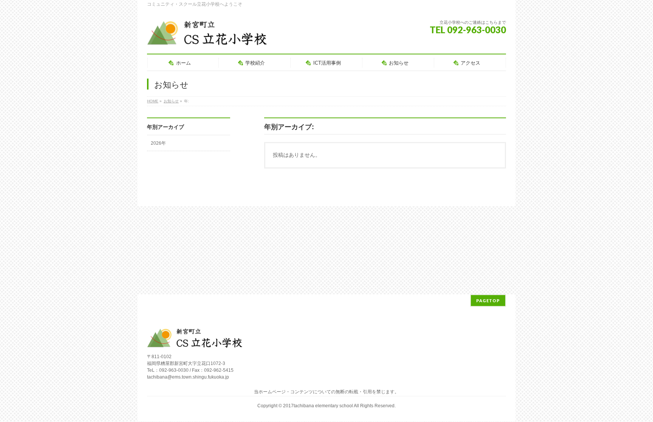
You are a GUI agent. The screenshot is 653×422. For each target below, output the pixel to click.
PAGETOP (488, 300)
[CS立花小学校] (209, 37)
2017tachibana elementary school (318, 405)
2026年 (158, 143)
